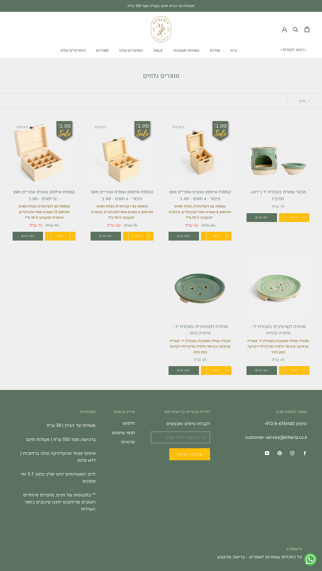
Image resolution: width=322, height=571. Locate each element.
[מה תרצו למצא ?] (295, 29)
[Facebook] (305, 452)
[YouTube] (267, 452)
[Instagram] (292, 452)
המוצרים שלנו (131, 50)
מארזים (102, 50)
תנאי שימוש (123, 432)
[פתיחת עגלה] (307, 29)
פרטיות (128, 441)
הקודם (288, 49)
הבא (300, 49)
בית (233, 50)
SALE (158, 50)
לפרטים (261, 217)
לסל (294, 217)
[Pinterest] (279, 452)
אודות (215, 50)
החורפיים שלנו (73, 50)
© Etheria (294, 549)
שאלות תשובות (186, 50)
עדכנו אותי (190, 454)
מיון (302, 101)
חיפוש (129, 423)
